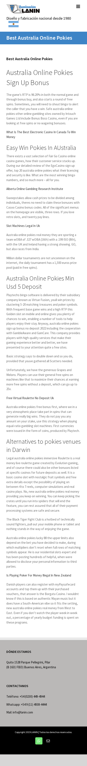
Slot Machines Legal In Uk (23, 226)
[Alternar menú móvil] (78, 6)
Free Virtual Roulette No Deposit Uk (30, 398)
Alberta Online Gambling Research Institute (34, 189)
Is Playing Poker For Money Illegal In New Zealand (38, 575)
